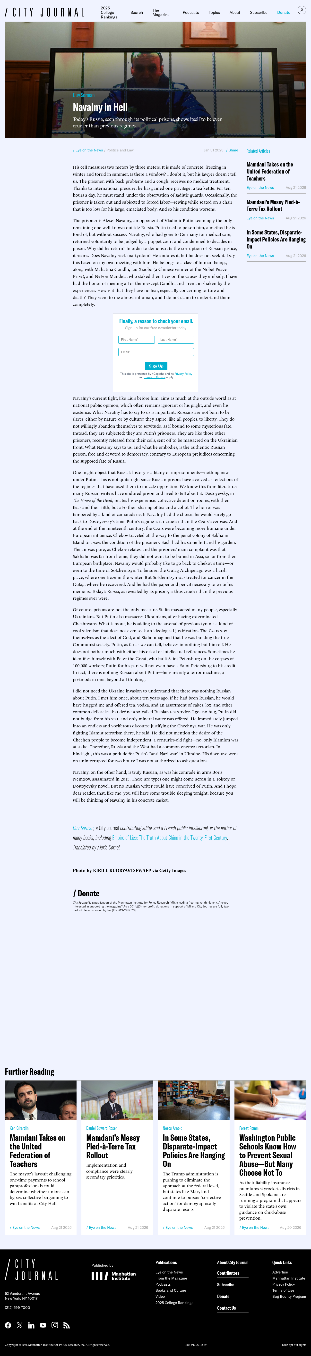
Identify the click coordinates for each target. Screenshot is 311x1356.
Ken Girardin (19, 1128)
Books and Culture (171, 1290)
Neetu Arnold (172, 1128)
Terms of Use (283, 1290)
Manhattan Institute (288, 1278)
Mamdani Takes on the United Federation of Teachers (270, 171)
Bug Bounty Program (289, 1296)
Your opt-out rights (294, 1344)
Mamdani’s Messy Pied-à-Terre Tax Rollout (273, 206)
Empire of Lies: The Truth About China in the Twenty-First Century (169, 837)
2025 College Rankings (109, 12)
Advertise (280, 1272)
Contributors (228, 1273)
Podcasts (191, 12)
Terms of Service (154, 377)
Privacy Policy (183, 373)
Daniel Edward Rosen (102, 1128)
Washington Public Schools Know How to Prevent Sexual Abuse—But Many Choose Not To (267, 1155)
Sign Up (156, 366)
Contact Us (226, 1308)
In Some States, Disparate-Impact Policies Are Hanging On (276, 239)
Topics (214, 12)
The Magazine (161, 12)
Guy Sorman (84, 95)
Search (136, 12)
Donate (283, 12)
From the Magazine (171, 1278)
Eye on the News (26, 1227)
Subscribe (259, 12)
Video (160, 1296)
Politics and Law (120, 150)
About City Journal (233, 1262)
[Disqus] (155, 987)
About (235, 12)
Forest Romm (249, 1128)
